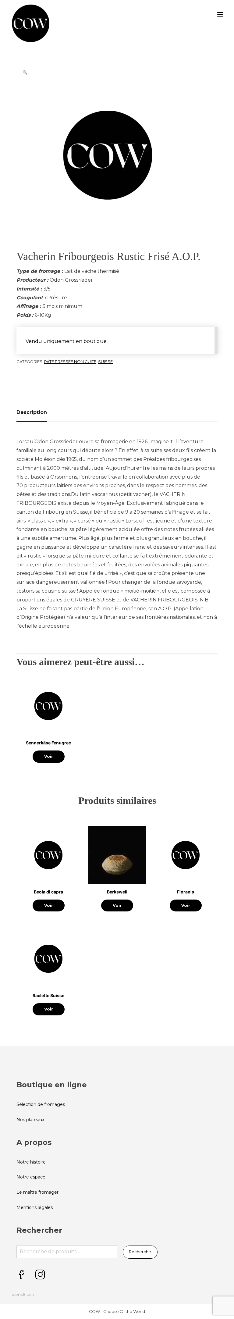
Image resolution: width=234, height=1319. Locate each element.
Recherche (140, 1251)
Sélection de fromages (40, 1104)
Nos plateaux (30, 1119)
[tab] (33, 412)
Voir (48, 756)
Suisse (105, 361)
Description (31, 412)
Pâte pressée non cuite (70, 361)
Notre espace (30, 1177)
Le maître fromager (37, 1192)
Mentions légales (34, 1207)
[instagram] (40, 1275)
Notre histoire (31, 1162)
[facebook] (21, 1275)
